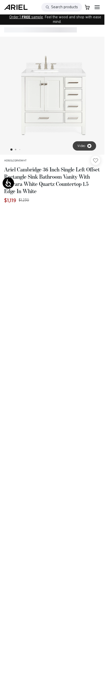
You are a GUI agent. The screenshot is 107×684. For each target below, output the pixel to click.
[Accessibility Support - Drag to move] (8, 183)
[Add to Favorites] (95, 160)
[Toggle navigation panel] (97, 7)
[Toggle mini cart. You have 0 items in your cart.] (87, 7)
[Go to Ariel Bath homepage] (16, 7)
